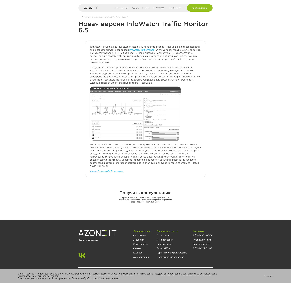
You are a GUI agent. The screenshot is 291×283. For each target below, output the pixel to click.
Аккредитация (141, 256)
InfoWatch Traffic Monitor (142, 49)
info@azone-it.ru (175, 8)
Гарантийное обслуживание (172, 252)
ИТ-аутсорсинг (165, 239)
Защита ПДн (163, 248)
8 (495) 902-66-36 (159, 8)
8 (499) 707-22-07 (202, 248)
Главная (85, 17)
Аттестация (163, 235)
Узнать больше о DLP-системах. (107, 171)
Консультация (199, 7)
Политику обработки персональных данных (95, 278)
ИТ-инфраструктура (121, 8)
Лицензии (138, 239)
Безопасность (164, 244)
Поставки (135, 8)
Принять (268, 276)
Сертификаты (140, 244)
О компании (146, 8)
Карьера (138, 252)
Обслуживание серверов (170, 256)
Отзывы (137, 248)
